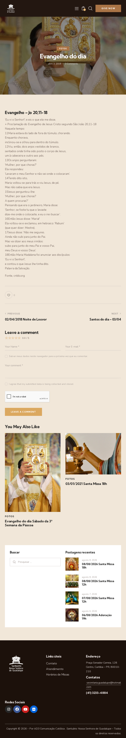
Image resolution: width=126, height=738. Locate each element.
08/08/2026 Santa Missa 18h (98, 565)
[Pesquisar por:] (35, 562)
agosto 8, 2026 (89, 560)
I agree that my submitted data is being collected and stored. (41, 384)
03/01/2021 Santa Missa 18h (86, 484)
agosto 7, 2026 (89, 594)
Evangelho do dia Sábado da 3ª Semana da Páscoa (28, 523)
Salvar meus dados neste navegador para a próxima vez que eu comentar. (48, 356)
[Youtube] (25, 709)
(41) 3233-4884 (97, 693)
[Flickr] (34, 709)
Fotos (63, 48)
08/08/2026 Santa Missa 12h (98, 582)
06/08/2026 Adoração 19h (97, 616)
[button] (77, 8)
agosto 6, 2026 (89, 611)
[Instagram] (8, 709)
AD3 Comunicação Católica (49, 728)
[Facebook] (17, 709)
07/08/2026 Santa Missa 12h (98, 599)
